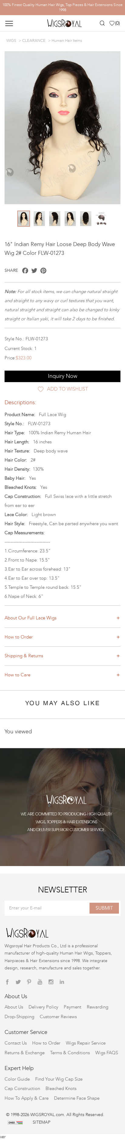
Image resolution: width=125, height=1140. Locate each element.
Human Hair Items (67, 40)
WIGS (11, 40)
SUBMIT (104, 908)
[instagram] (51, 982)
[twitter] (18, 982)
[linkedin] (62, 982)
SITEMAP (41, 1122)
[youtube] (40, 982)
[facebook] (7, 982)
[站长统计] (15, 1122)
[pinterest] (29, 982)
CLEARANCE (34, 40)
